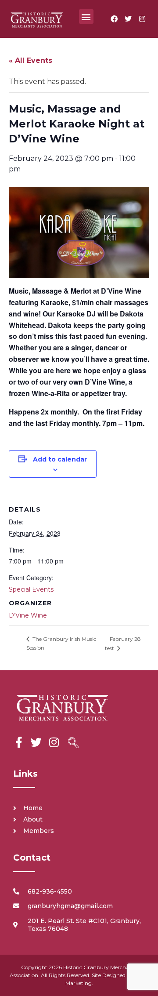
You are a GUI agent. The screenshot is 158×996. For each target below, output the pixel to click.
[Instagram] (142, 19)
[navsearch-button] (73, 744)
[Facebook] (114, 19)
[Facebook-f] (18, 742)
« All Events (30, 60)
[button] (86, 16)
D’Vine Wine (28, 615)
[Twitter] (128, 19)
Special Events (31, 589)
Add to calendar (60, 459)
